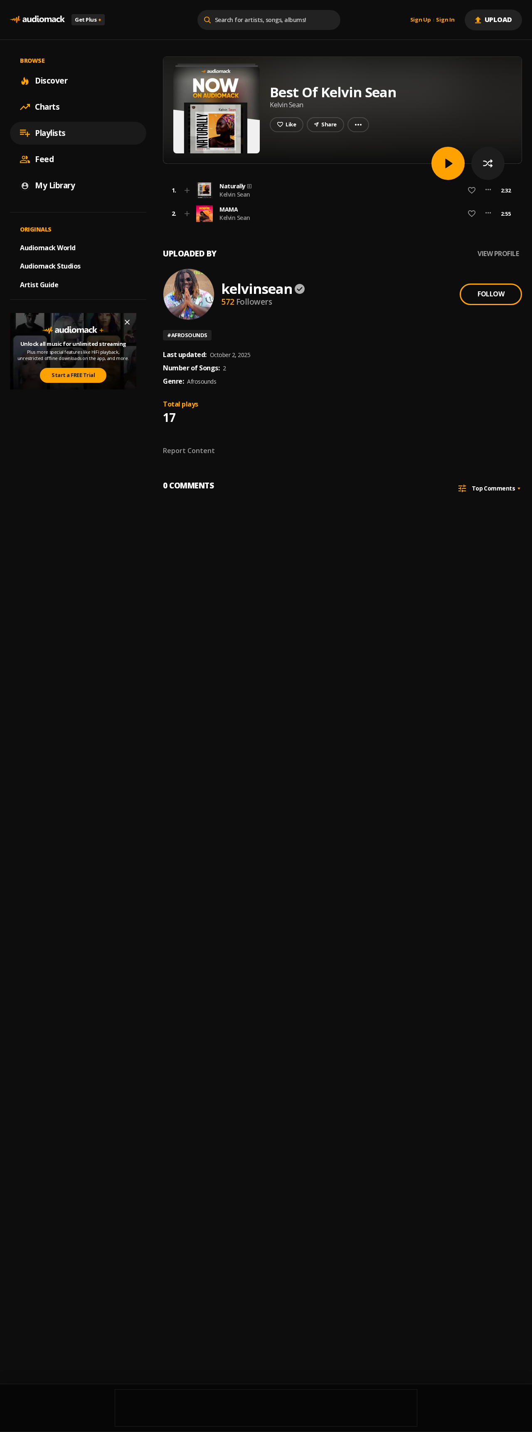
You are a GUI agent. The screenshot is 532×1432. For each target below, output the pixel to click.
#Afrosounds (187, 335)
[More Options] (488, 190)
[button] (340, 190)
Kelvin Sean (234, 194)
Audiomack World (48, 247)
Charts (47, 106)
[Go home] (37, 20)
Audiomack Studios (50, 266)
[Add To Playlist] (187, 190)
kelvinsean (256, 289)
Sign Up (420, 20)
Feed (44, 159)
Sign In (445, 20)
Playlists (50, 133)
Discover (51, 80)
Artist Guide (39, 284)
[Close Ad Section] (127, 322)
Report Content (189, 450)
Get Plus (88, 19)
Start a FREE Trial (73, 375)
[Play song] (448, 163)
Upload (498, 19)
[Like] (471, 190)
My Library (55, 185)
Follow (491, 293)
